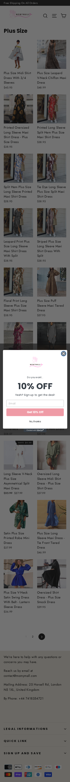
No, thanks (35, 421)
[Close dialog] (63, 353)
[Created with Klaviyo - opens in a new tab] (35, 430)
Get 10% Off (35, 412)
